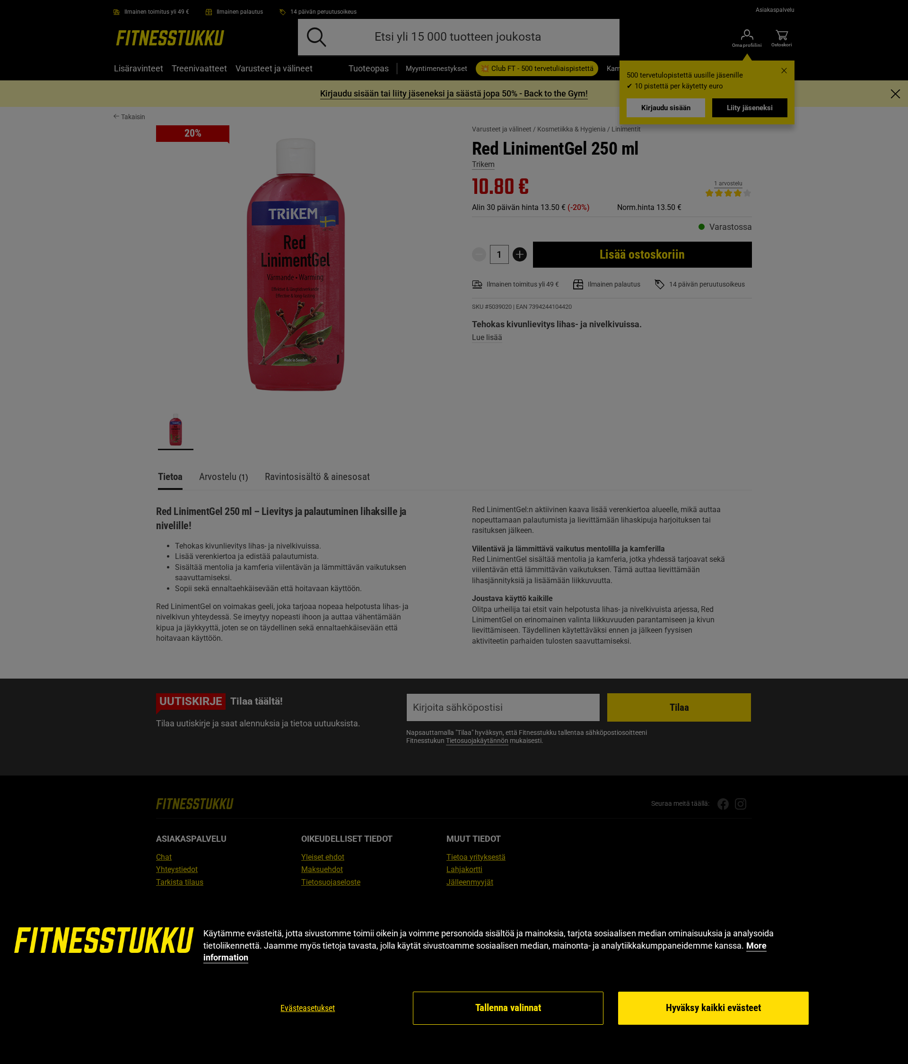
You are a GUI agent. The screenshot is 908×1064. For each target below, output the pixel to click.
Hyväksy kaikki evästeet (713, 1007)
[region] (454, 977)
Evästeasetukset (307, 1008)
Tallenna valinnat (508, 1007)
